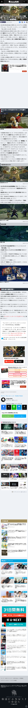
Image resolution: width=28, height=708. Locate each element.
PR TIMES (26, 130)
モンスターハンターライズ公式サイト (13, 316)
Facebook (3, 408)
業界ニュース (3, 22)
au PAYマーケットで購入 (18, 376)
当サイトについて (9, 678)
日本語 (24, 1)
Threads (24, 408)
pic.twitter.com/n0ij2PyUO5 (15, 335)
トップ (3, 678)
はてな (19, 407)
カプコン (3, 396)
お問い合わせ (16, 678)
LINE (14, 408)
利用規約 (21, 678)
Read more (23, 386)
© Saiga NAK (14, 704)
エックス (8, 408)
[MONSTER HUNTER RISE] (14, 351)
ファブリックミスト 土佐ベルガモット (20, 491)
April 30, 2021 (12, 339)
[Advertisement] (14, 92)
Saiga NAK (14, 2)
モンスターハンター (11, 396)
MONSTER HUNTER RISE (11, 358)
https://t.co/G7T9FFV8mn (17, 333)
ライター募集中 (14, 680)
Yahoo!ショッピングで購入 (18, 374)
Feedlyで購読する (7, 416)
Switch (21, 396)
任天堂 (17, 396)
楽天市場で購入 (18, 372)
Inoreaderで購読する (20, 416)
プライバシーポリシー (6, 680)
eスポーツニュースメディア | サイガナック (14, 696)
